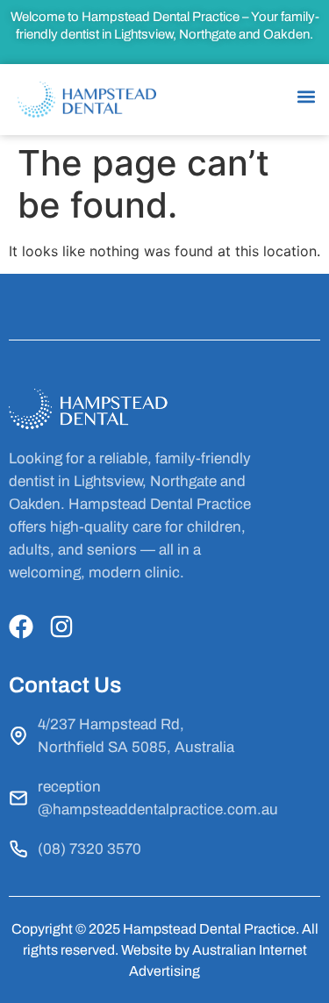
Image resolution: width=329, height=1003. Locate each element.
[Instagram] (61, 626)
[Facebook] (21, 626)
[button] (305, 96)
